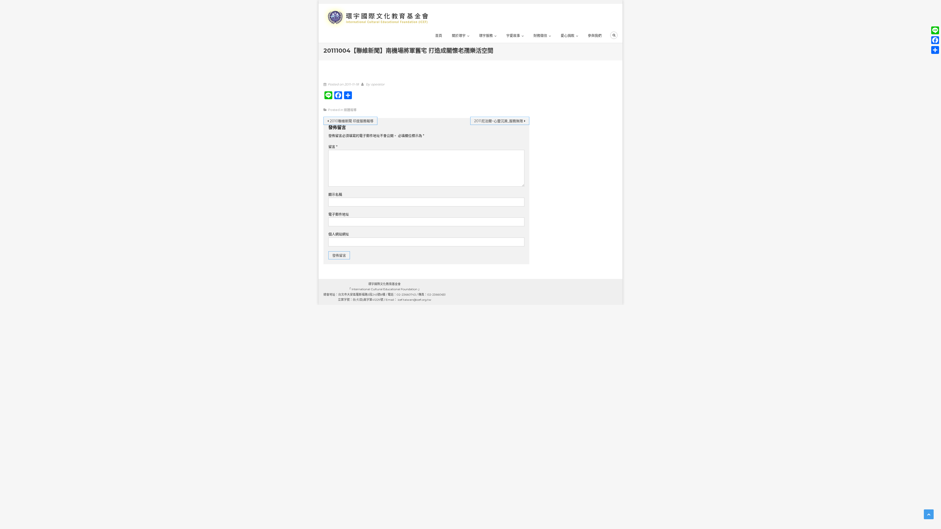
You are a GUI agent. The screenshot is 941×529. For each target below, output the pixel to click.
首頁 (438, 35)
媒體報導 (350, 110)
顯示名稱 (335, 194)
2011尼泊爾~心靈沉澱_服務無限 (498, 121)
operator (377, 84)
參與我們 (595, 35)
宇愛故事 (513, 35)
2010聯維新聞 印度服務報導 (351, 121)
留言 (332, 146)
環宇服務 (486, 35)
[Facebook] (935, 40)
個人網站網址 (338, 234)
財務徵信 (540, 35)
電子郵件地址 (338, 214)
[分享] (935, 50)
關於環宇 (459, 35)
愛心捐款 (567, 35)
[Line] (935, 30)
